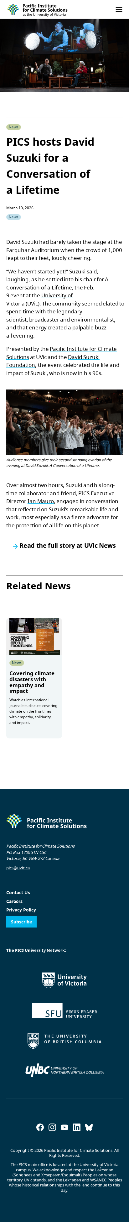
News (13, 217)
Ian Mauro (41, 501)
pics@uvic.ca (18, 868)
